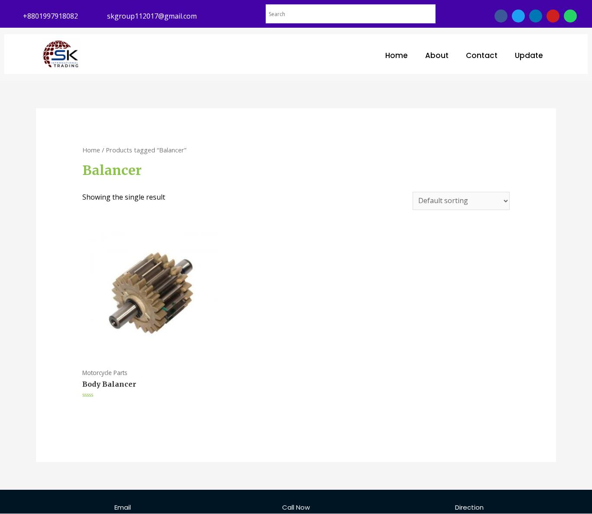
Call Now (296, 507)
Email (122, 507)
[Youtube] (552, 16)
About (437, 55)
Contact (482, 55)
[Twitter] (518, 16)
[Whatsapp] (570, 16)
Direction (469, 507)
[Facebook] (500, 16)
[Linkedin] (535, 16)
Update (529, 55)
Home (396, 55)
